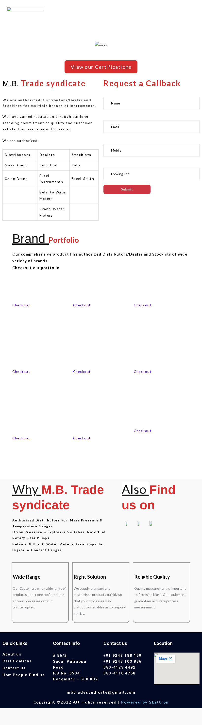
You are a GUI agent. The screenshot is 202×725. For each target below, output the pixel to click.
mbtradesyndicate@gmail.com (101, 692)
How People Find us (23, 675)
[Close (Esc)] (6, 713)
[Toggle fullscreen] (32, 713)
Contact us (14, 668)
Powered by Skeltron (145, 702)
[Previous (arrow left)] (6, 721)
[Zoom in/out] (45, 713)
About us (11, 654)
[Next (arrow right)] (19, 721)
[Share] (19, 713)
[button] (101, 66)
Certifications (17, 661)
